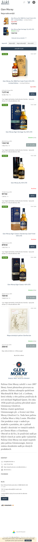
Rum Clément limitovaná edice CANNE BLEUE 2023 (14, 485)
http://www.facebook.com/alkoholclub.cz (15, 467)
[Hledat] (24, 2)
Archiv (4, 498)
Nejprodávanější (21, 43)
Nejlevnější (12, 43)
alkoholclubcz (7, 470)
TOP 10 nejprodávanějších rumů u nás (11, 489)
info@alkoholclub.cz (9, 462)
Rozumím (28, 540)
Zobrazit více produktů (18, 38)
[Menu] (34, 2)
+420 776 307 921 (8, 464)
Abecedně (30, 43)
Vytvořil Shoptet (20, 532)
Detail (33, 94)
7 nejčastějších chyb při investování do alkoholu (14, 494)
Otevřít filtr (19, 48)
